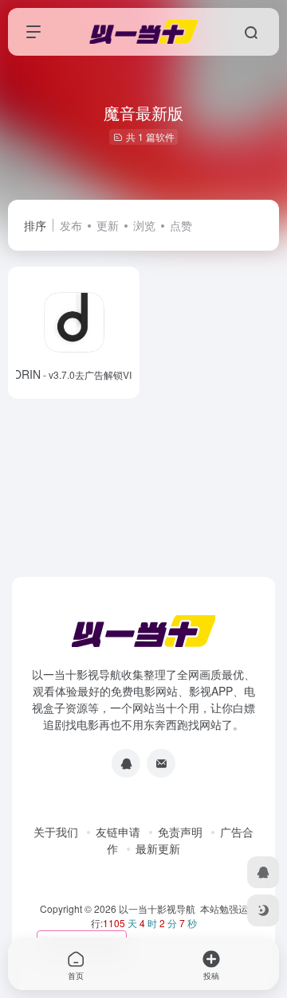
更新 (107, 225)
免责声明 (180, 832)
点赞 (181, 225)
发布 (71, 225)
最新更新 (158, 848)
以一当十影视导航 (157, 908)
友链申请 (118, 832)
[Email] (161, 763)
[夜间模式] (263, 910)
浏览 (144, 225)
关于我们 (55, 832)
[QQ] (126, 763)
